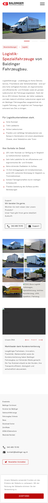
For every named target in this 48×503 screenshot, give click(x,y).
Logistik (25, 47)
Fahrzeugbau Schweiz (10, 416)
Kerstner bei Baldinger (10, 409)
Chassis (9, 139)
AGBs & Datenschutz (9, 431)
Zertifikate (6, 427)
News (4, 420)
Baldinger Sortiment (9, 405)
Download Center (8, 424)
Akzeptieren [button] (24, 496)
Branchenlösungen (10, 47)
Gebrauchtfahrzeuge (9, 413)
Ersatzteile (6, 402)
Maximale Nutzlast (8, 435)
